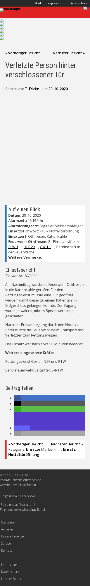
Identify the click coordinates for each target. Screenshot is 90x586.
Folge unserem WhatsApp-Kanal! (22, 510)
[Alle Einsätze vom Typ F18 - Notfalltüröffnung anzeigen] (81, 231)
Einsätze (33, 449)
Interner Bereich (12, 579)
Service (6, 543)
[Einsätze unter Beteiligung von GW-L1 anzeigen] (53, 247)
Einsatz (69, 449)
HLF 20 (29, 246)
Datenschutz (78, 3)
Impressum (55, 3)
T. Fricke (32, 88)
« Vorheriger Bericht (22, 53)
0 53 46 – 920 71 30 (14, 475)
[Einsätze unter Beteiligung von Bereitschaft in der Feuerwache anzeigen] (36, 252)
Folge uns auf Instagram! (18, 504)
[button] (17, 398)
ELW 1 (13, 246)
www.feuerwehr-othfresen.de (20, 485)
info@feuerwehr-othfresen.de (20, 480)
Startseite (8, 522)
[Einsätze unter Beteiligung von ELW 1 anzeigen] (20, 247)
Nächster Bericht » (69, 53)
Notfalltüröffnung (23, 454)
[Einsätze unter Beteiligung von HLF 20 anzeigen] (37, 247)
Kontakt (6, 550)
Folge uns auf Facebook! (18, 496)
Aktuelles (7, 529)
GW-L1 (45, 246)
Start (38, 3)
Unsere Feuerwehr (14, 536)
